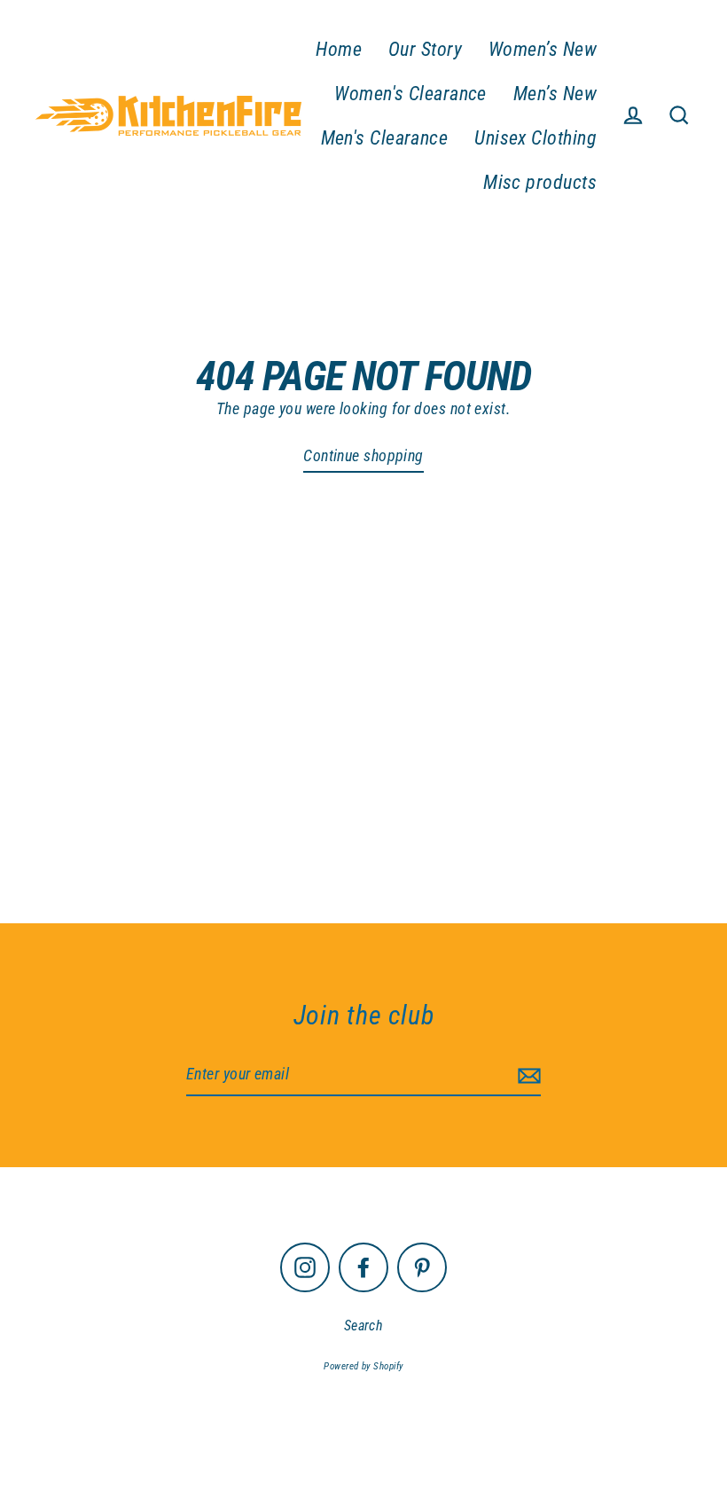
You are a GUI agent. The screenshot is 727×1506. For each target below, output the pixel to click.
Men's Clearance (385, 138)
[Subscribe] (526, 1075)
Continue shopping (363, 455)
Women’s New (543, 49)
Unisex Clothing (535, 138)
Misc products (540, 182)
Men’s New (555, 93)
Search (364, 1325)
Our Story (425, 49)
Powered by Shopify (363, 1366)
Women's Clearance (410, 93)
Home (339, 49)
